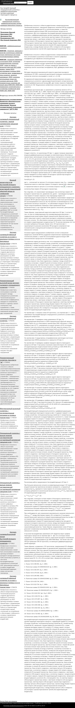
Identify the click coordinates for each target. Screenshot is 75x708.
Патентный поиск (8, 3)
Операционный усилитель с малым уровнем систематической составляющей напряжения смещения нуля (10, 438)
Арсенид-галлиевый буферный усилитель (8, 318)
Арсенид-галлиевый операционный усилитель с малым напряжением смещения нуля (9, 121)
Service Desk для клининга (8, 701)
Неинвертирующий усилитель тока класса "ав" (8, 360)
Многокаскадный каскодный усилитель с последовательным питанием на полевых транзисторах (10, 413)
